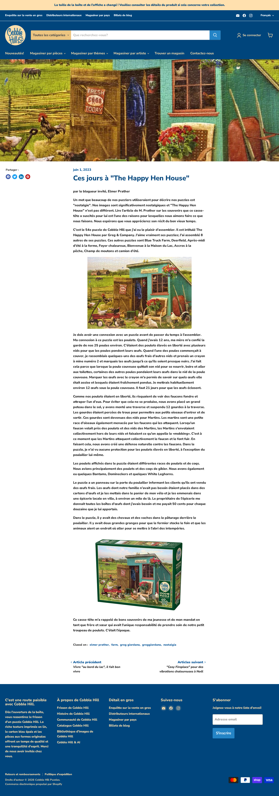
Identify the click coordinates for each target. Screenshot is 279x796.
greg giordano (130, 645)
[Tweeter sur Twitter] (14, 176)
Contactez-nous (202, 53)
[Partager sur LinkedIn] (21, 176)
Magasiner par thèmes (88, 53)
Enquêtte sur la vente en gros (23, 15)
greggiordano (151, 645)
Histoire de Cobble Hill (73, 714)
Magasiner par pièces (46, 53)
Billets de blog (123, 15)
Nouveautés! (14, 53)
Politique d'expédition (58, 774)
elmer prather (99, 645)
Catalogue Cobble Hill (73, 725)
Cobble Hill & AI (68, 742)
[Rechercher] (215, 35)
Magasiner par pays (98, 15)
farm (114, 645)
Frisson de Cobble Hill (73, 708)
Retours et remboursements (22, 774)
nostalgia (169, 645)
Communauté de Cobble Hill (77, 720)
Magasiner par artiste (130, 53)
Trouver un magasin (169, 53)
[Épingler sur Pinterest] (27, 176)
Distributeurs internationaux (63, 15)
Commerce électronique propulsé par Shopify (33, 784)
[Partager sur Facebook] (8, 176)
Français (266, 15)
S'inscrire (223, 733)
